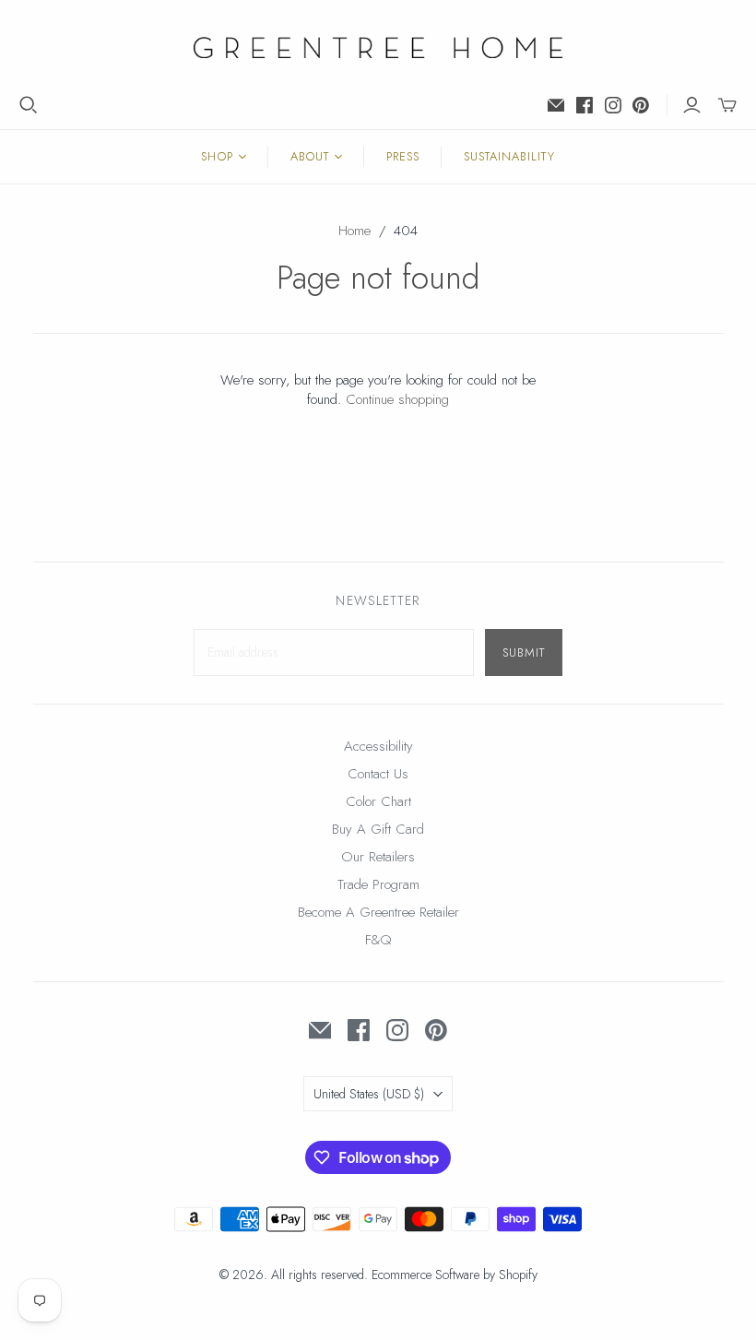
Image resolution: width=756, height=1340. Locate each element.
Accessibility (378, 746)
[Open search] (28, 105)
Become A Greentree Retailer (378, 912)
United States (368, 1094)
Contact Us (378, 774)
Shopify (518, 1274)
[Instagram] (613, 105)
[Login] (692, 105)
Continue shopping (397, 399)
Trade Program (378, 884)
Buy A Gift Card (378, 829)
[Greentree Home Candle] (378, 47)
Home (354, 230)
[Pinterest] (640, 105)
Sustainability (509, 156)
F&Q (378, 940)
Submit (523, 652)
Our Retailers (378, 857)
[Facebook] (584, 105)
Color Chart (378, 801)
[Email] (556, 105)
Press (402, 156)
